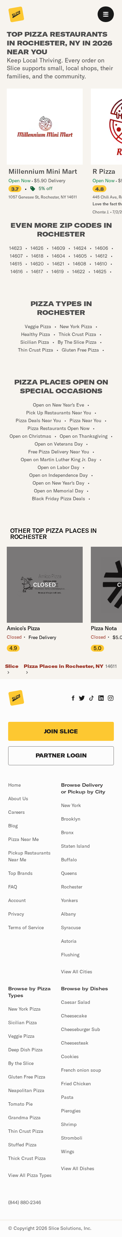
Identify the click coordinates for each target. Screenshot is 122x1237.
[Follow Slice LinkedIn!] (101, 698)
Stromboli (71, 1138)
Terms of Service (26, 927)
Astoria (69, 941)
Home (14, 785)
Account (17, 900)
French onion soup (81, 1070)
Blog (13, 826)
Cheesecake (74, 1016)
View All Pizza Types (30, 1175)
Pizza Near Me (23, 839)
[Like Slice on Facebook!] (73, 698)
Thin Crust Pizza (25, 1131)
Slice (11, 666)
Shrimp (69, 1124)
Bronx (67, 832)
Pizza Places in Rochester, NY (63, 666)
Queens (69, 873)
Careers (16, 812)
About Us (18, 798)
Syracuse (71, 927)
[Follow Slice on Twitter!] (82, 698)
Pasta (67, 1097)
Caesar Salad (75, 1002)
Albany (68, 914)
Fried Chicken (76, 1084)
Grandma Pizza (24, 1117)
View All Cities (76, 972)
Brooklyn (70, 819)
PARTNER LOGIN (61, 755)
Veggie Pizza (21, 1036)
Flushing (70, 955)
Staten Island (75, 846)
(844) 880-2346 (24, 1202)
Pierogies (71, 1111)
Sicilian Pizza (22, 1022)
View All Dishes (77, 1168)
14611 (111, 666)
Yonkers (69, 900)
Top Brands (20, 873)
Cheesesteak (74, 1043)
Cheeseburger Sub (80, 1029)
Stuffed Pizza (22, 1145)
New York (71, 805)
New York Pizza (24, 1009)
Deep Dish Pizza (25, 1050)
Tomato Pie (20, 1104)
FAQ (12, 887)
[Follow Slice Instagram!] (111, 698)
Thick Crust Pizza (27, 1158)
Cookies (70, 1056)
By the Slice (21, 1063)
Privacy (16, 914)
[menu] (106, 14)
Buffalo (69, 860)
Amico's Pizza (23, 628)
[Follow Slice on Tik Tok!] (91, 698)
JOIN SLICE (61, 731)
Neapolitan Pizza (26, 1090)
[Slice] (16, 14)
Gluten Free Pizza (26, 1077)
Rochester (71, 887)
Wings (67, 1151)
